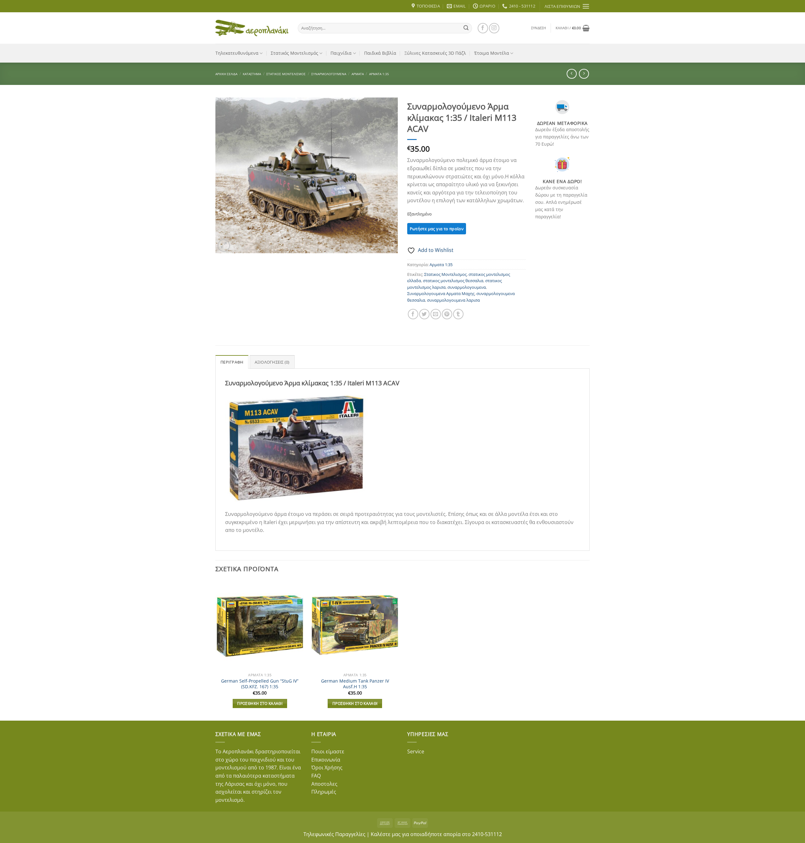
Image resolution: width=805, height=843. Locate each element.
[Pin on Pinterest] (447, 314)
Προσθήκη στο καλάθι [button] (259, 703)
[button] (538, 28)
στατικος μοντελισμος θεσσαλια (453, 280)
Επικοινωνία (325, 759)
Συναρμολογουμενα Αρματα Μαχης (441, 293)
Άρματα (358, 74)
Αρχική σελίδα (226, 74)
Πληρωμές (323, 791)
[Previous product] (584, 74)
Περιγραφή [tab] (231, 362)
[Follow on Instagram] (494, 28)
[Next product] (571, 74)
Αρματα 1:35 (379, 74)
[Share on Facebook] (413, 314)
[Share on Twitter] (424, 314)
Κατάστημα (252, 74)
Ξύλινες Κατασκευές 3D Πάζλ (435, 53)
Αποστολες (324, 783)
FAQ (316, 775)
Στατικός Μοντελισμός (294, 53)
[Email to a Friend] (435, 314)
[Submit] (466, 28)
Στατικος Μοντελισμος (445, 274)
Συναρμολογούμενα (328, 74)
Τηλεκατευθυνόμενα (236, 53)
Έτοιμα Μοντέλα (491, 53)
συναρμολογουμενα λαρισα (453, 300)
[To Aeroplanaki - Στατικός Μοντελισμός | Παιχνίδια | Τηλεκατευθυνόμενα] (251, 28)
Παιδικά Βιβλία (380, 53)
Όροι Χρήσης (326, 767)
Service (415, 751)
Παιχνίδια (341, 53)
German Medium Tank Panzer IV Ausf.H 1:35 (355, 684)
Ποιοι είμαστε (327, 751)
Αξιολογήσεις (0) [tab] (272, 362)
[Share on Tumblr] (458, 314)
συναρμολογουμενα (466, 287)
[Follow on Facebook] (483, 28)
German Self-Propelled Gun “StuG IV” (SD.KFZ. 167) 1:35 (259, 684)
